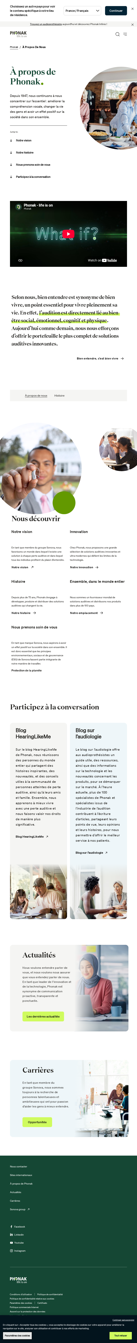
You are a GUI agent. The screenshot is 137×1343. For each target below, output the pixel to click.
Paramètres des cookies (21, 1302)
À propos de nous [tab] (36, 395)
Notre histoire (25, 152)
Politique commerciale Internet (24, 1307)
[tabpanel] (68, 776)
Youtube (19, 1242)
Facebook (19, 1226)
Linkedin (19, 1234)
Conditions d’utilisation (21, 1294)
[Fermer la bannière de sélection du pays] (132, 8)
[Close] (132, 24)
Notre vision (23, 140)
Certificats (42, 1302)
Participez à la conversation (33, 176)
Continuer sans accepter (123, 1320)
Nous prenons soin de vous (33, 164)
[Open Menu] (125, 34)
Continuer (116, 11)
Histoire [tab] (59, 395)
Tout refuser (120, 1335)
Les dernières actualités (43, 1016)
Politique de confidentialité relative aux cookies (32, 1298)
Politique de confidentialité (50, 1294)
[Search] (117, 34)
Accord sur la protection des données (27, 1311)
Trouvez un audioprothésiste (46, 24)
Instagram (20, 1250)
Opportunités (37, 1122)
